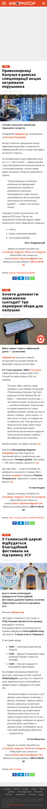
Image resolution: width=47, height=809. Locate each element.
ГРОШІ (33, 789)
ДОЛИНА (11, 792)
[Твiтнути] (27, 277)
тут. (39, 443)
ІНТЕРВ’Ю (32, 795)
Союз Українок (36, 518)
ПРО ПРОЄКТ (20, 795)
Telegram (19, 252)
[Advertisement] (23, 35)
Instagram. (40, 252)
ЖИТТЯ (17, 789)
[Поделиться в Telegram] (20, 522)
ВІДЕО (41, 795)
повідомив (8, 453)
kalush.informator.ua (16, 805)
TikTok (28, 252)
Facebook (8, 252)
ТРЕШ (42, 789)
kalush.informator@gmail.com (27, 258)
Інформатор (21, 133)
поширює (16, 475)
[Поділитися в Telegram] (20, 277)
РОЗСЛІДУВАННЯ (24, 792)
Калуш (12, 273)
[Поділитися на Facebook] (14, 277)
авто (11, 518)
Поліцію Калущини (15, 137)
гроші (17, 518)
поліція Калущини (25, 273)
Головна (7, 789)
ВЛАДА (25, 789)
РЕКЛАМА (38, 792)
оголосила (35, 370)
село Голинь (15, 769)
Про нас (9, 795)
